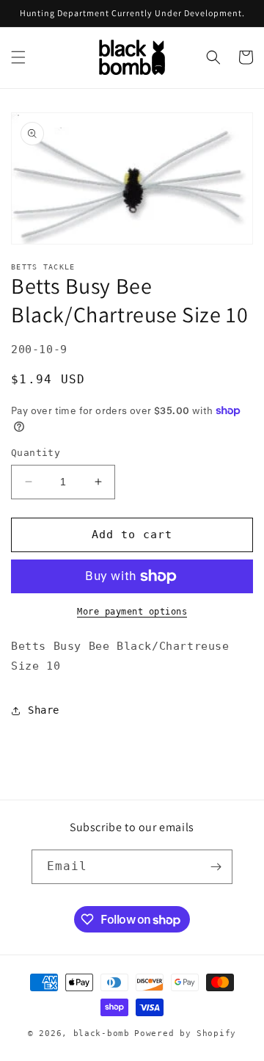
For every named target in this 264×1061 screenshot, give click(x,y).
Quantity (35, 452)
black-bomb (101, 1033)
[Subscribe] (215, 867)
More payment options (132, 611)
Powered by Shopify (185, 1033)
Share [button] (43, 710)
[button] (18, 57)
